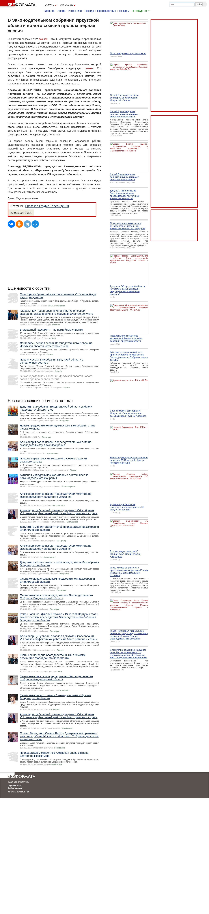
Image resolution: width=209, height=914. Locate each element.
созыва (43, 39)
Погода (89, 10)
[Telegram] (27, 224)
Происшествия (106, 10)
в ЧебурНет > (141, 10)
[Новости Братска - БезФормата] (18, 4)
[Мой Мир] (35, 224)
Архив (61, 10)
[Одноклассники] (19, 224)
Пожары (124, 10)
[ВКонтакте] (11, 224)
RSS (28, 792)
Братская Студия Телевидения (47, 206)
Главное (49, 10)
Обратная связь (15, 786)
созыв (88, 68)
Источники (75, 10)
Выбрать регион (15, 788)
